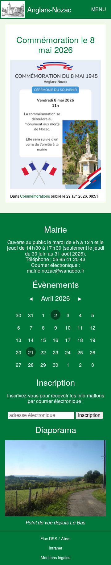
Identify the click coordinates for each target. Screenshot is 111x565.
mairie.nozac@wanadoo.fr (55, 270)
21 (31, 352)
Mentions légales (55, 557)
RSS (53, 538)
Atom (66, 538)
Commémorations (35, 196)
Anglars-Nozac (49, 9)
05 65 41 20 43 (69, 259)
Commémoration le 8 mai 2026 (55, 44)
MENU (98, 9)
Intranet (55, 548)
